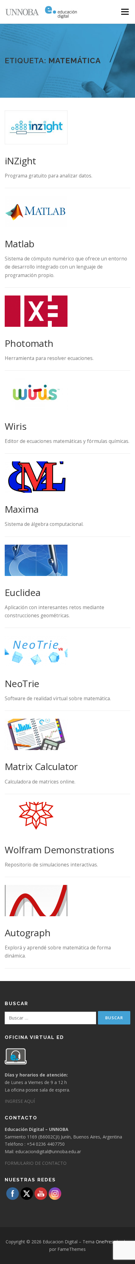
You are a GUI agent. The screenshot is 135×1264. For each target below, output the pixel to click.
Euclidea (22, 592)
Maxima (21, 509)
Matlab (19, 243)
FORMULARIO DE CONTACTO (36, 1163)
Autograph (28, 932)
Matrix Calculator (41, 766)
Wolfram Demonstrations (59, 849)
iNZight (20, 160)
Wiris (15, 426)
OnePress (106, 1242)
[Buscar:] (50, 1018)
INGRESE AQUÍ (20, 1101)
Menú (124, 11)
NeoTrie (22, 683)
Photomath (29, 343)
